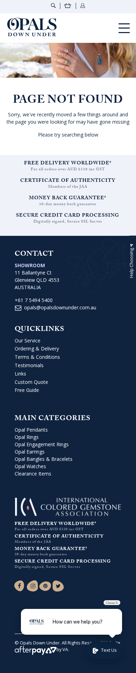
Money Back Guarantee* (67, 198)
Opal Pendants (31, 429)
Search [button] (53, 5)
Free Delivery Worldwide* (68, 164)
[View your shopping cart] (68, 6)
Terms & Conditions (37, 357)
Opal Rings (27, 437)
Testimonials (29, 365)
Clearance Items (33, 473)
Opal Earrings (30, 451)
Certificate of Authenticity (67, 181)
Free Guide (27, 390)
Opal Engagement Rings (42, 444)
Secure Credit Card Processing (67, 216)
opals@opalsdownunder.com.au (60, 307)
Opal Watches (30, 466)
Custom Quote (31, 382)
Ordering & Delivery (37, 348)
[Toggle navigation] (124, 28)
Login (82, 5)
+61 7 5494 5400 (34, 300)
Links (20, 373)
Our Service (27, 340)
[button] (131, 261)
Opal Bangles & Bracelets (44, 459)
